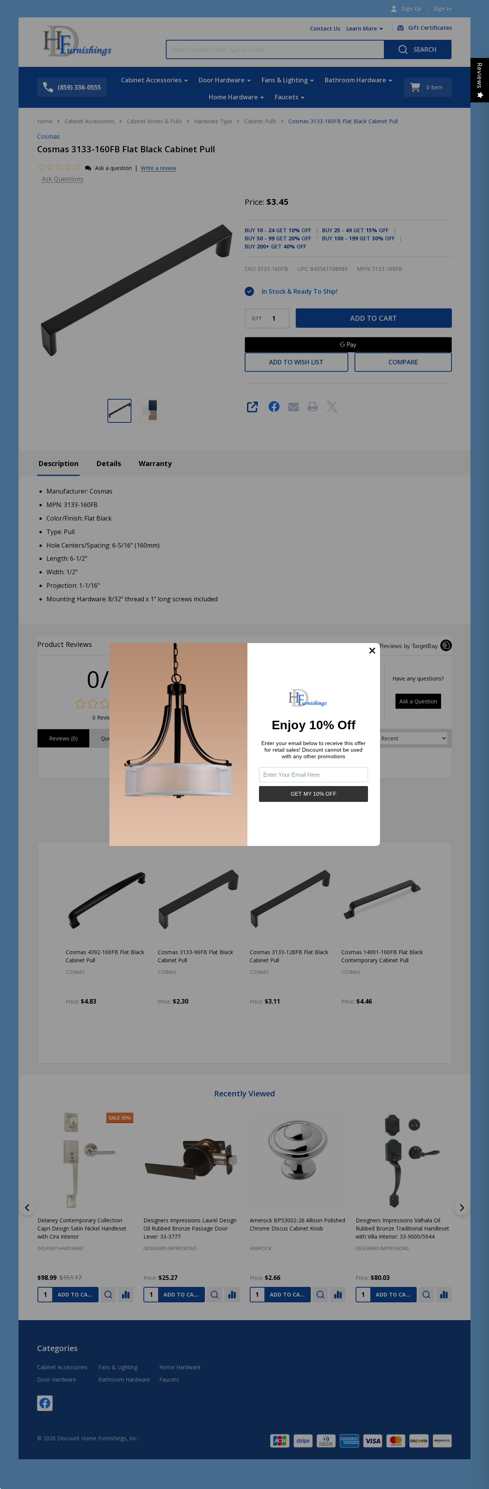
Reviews (479, 75)
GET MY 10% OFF (314, 794)
